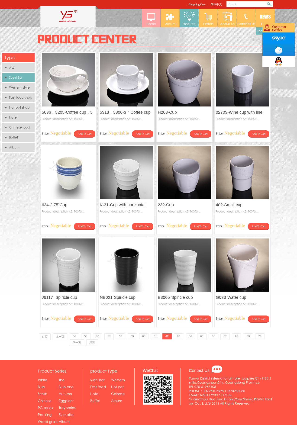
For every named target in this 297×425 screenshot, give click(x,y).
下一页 (77, 342)
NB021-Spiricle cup (118, 297)
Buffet (13, 137)
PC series (45, 407)
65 (201, 336)
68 (236, 336)
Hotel (13, 117)
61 (155, 336)
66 (213, 336)
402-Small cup (229, 205)
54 (74, 336)
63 (178, 336)
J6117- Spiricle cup (59, 297)
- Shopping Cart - (197, 4)
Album (170, 24)
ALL (11, 67)
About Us (227, 24)
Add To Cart (84, 133)
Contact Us (246, 24)
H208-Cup (167, 112)
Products (189, 24)
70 (259, 336)
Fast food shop (20, 97)
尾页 (92, 342)
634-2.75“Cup (54, 205)
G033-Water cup (231, 297)
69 (248, 336)
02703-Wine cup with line (239, 112)
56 (97, 336)
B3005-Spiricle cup (175, 297)
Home (151, 24)
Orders (208, 24)
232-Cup (166, 205)
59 (132, 336)
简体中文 (216, 4)
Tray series (67, 407)
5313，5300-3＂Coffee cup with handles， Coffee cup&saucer (125, 113)
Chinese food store (16, 128)
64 (190, 336)
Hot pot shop (19, 107)
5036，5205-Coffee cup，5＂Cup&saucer (67, 113)
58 (120, 336)
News (265, 24)
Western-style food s (16, 88)
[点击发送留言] (217, 369)
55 (85, 336)
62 (167, 336)
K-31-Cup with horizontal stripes (122, 205)
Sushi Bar (16, 77)
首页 (45, 336)
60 (143, 336)
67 (225, 336)
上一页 (60, 336)
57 (109, 336)
